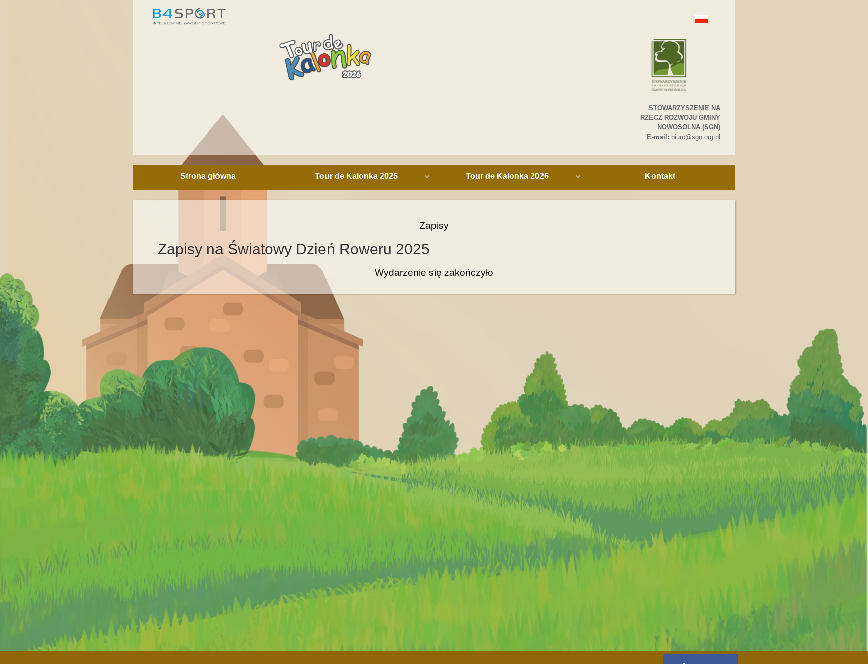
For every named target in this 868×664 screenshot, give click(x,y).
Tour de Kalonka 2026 (507, 176)
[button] (678, 18)
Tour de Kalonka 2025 (356, 176)
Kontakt (660, 176)
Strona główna (208, 176)
